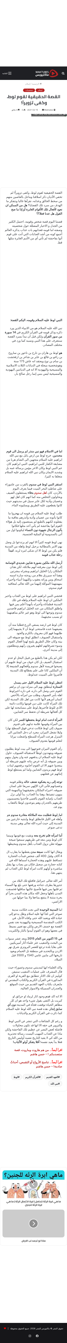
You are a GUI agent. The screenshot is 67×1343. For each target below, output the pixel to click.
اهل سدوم (40, 493)
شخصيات (29, 90)
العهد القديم (52, 1077)
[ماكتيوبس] (46, 73)
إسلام (27, 84)
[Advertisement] (33, 33)
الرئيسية (36, 84)
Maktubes (48, 110)
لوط (16, 1077)
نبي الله (54, 1083)
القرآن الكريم (32, 1077)
